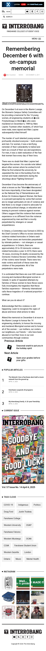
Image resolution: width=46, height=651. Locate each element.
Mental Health (32, 559)
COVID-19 (8, 505)
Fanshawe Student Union (25, 545)
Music (18, 559)
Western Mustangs (12, 538)
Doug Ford (8, 511)
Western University (12, 525)
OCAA (28, 538)
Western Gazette (11, 552)
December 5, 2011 (33, 75)
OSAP (29, 525)
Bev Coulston (11, 75)
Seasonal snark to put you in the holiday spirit (29, 346)
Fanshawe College (12, 518)
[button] (36, 39)
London (27, 552)
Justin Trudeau (25, 511)
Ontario (7, 559)
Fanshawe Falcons (12, 532)
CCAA (6, 545)
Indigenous (23, 505)
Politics (37, 505)
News (21, 75)
